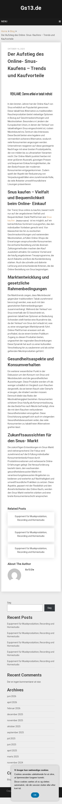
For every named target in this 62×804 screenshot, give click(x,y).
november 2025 (15, 720)
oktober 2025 (14, 726)
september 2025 (15, 732)
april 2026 (12, 702)
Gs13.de (31, 8)
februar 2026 (13, 708)
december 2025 (15, 714)
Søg (9, 602)
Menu (4, 21)
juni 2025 (11, 744)
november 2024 (15, 762)
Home (4, 31)
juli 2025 (11, 738)
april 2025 (12, 750)
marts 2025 (13, 756)
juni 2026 (11, 696)
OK (35, 795)
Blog (12, 31)
